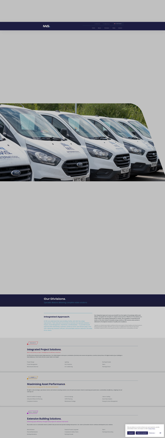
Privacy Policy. (151, 428)
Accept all (131, 433)
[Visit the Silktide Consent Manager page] (160, 433)
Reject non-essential (142, 433)
